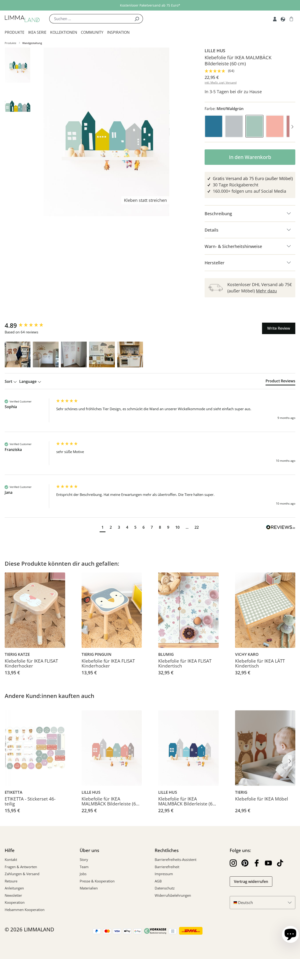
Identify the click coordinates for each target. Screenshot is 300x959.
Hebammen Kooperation (25, 909)
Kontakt (11, 859)
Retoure (11, 881)
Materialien (89, 888)
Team (84, 866)
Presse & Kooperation (97, 881)
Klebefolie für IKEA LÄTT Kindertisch (260, 664)
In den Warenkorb (250, 157)
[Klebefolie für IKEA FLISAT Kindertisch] (188, 610)
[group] (29, 325)
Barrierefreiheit (167, 866)
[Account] (275, 19)
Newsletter (13, 895)
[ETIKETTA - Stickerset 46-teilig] (35, 748)
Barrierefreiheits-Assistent (175, 859)
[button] (17, 354)
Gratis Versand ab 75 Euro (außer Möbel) (253, 178)
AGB (158, 881)
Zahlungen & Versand (22, 873)
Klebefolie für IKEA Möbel (261, 799)
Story (84, 859)
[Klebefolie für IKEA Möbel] (265, 748)
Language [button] (28, 381)
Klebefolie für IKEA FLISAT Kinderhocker (31, 664)
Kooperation (15, 902)
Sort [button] (9, 381)
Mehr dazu (266, 291)
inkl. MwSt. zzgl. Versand (220, 83)
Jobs (83, 873)
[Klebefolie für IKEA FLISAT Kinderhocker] (35, 610)
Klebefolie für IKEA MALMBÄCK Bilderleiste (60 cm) (110, 802)
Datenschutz (165, 888)
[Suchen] (137, 18)
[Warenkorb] (291, 19)
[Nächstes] (292, 127)
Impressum (164, 873)
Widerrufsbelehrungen (173, 895)
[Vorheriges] (207, 127)
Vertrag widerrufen (251, 881)
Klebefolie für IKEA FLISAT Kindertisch (184, 664)
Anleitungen (14, 888)
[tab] (280, 381)
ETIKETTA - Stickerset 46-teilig (30, 802)
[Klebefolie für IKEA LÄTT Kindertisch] (265, 610)
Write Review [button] (278, 328)
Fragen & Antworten (21, 866)
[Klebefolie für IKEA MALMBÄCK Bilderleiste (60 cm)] (112, 748)
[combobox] (90, 18)
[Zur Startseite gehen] (22, 18)
